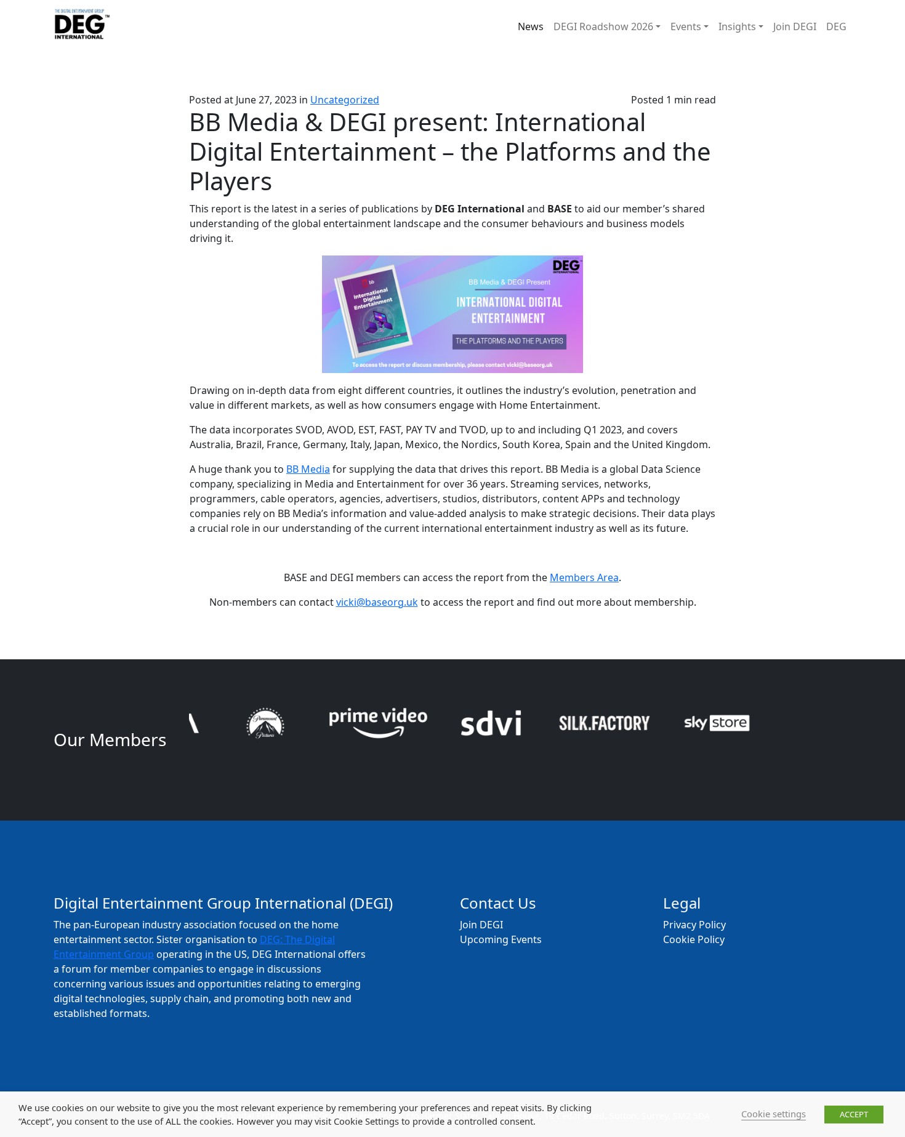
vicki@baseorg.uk (377, 602)
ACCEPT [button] (854, 1114)
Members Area (584, 577)
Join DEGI (794, 26)
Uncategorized (344, 99)
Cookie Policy (694, 939)
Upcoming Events (501, 939)
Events (685, 26)
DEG (836, 26)
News (531, 26)
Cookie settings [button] (773, 1113)
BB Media (308, 469)
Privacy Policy (694, 924)
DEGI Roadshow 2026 (603, 26)
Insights (737, 26)
